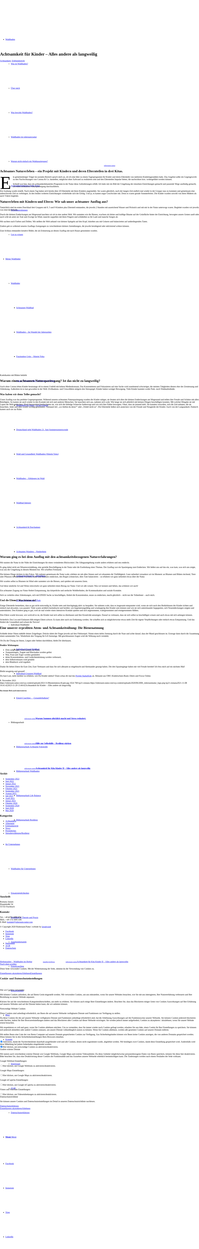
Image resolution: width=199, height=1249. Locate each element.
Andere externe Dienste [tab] (10, 1049)
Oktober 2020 (11, 803)
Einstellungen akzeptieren (11, 973)
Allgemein (9, 823)
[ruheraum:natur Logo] (20, 13)
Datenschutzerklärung (9, 1106)
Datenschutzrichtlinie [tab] (9, 1097)
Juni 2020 (9, 808)
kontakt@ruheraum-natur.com (20, 922)
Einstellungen (36, 973)
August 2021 (11, 793)
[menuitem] (105, 966)
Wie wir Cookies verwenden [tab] (12, 990)
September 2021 (12, 791)
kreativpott (46, 927)
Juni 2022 (9, 781)
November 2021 (12, 786)
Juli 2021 (9, 796)
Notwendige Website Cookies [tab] (12, 1009)
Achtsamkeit (5, 61)
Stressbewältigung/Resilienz (17, 833)
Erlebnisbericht (18, 61)
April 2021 (10, 798)
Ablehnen (26, 973)
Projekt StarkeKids (84, 676)
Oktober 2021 (11, 788)
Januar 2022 (10, 784)
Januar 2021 (10, 801)
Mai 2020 (9, 810)
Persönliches (10, 831)
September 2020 (12, 806)
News (7, 828)
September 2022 (12, 779)
